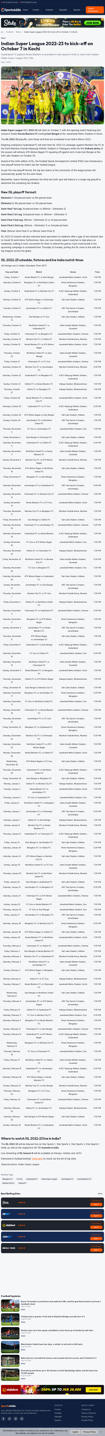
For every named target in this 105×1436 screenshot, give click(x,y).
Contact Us (86, 1409)
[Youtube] (21, 1418)
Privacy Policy (87, 1417)
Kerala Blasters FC (84, 1179)
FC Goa (19, 1179)
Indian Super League (49, 1179)
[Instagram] (15, 1418)
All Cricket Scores (10, 2)
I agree (75, 1432)
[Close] (101, 1432)
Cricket (36, 10)
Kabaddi (63, 10)
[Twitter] (9, 1418)
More (100, 1194)
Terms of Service (88, 1413)
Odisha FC (22, 1183)
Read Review (96, 1201)
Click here (37, 1158)
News (18, 32)
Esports (77, 10)
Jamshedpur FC (67, 1179)
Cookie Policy (87, 1420)
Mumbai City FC (8, 1183)
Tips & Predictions (93, 9)
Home (25, 10)
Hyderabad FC (31, 1179)
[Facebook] (3, 1418)
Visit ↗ (96, 1204)
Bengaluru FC (8, 1179)
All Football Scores (29, 2)
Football (49, 10)
